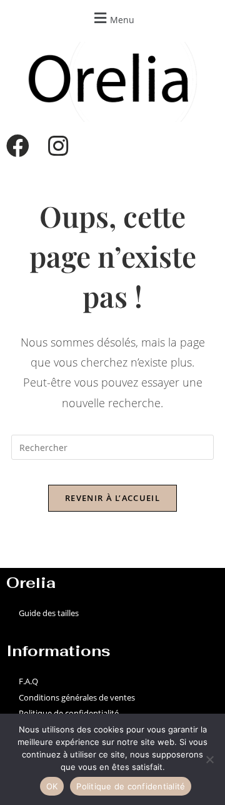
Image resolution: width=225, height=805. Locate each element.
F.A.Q (28, 681)
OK (52, 786)
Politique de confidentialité (69, 713)
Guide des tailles (49, 613)
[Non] (209, 759)
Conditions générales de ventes (77, 697)
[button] (112, 17)
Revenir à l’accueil (112, 498)
